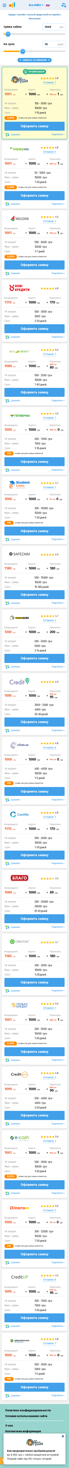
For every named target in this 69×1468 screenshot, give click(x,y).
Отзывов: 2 (49, 620)
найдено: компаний (34, 60)
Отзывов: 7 (49, 417)
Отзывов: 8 (49, 1279)
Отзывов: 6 (49, 747)
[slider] (8, 34)
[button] (4, 5)
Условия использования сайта (26, 1416)
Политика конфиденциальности (28, 1410)
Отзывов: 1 (49, 82)
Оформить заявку (34, 126)
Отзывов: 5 (49, 151)
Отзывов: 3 (49, 1077)
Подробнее (57, 134)
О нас (9, 1425)
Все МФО (35, 5)
